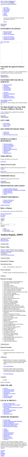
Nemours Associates (8, 438)
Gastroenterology (7, 88)
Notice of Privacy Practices (9, 410)
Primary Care (6, 126)
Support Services (7, 153)
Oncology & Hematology (9, 93)
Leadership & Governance (9, 393)
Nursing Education (7, 191)
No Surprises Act (7, 406)
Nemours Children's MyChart (10, 149)
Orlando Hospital (7, 33)
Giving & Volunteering (8, 145)
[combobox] (7, 224)
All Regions (11, 2)
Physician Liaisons (7, 201)
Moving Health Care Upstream (10, 426)
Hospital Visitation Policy (9, 403)
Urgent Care (6, 132)
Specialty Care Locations (9, 38)
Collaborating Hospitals (8, 39)
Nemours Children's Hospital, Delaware (12, 250)
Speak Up (5, 151)
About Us (5, 388)
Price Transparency (7, 411)
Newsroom (5, 439)
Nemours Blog (6, 420)
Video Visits (6, 133)
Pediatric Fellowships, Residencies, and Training (14, 190)
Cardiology (6, 86)
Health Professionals (8, 434)
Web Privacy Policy (7, 413)
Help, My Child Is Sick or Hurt (10, 134)
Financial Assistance (8, 144)
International (6, 10)
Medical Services (7, 436)
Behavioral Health (7, 84)
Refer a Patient (6, 9)
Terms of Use (6, 412)
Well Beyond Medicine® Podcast (11, 423)
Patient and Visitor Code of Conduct (11, 404)
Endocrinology (6, 87)
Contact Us (6, 431)
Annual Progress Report (8, 389)
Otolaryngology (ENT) (8, 96)
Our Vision (5, 7)
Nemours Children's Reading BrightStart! (12, 421)
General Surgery (7, 90)
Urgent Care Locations (8, 36)
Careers (5, 13)
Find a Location (7, 124)
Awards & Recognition (8, 391)
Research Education (7, 192)
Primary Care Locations (8, 34)
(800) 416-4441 (10, 255)
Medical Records (7, 147)
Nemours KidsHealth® (8, 422)
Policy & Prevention (8, 396)
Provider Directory (7, 397)
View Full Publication (8, 366)
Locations (5, 394)
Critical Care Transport (8, 200)
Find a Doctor (6, 123)
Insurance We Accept (8, 146)
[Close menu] (1, 5)
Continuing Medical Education (10, 188)
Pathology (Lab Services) (9, 97)
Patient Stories (6, 150)
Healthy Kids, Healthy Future (10, 425)
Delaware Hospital (7, 31)
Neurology (5, 92)
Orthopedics (6, 95)
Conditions (5, 430)
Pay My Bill (6, 11)
